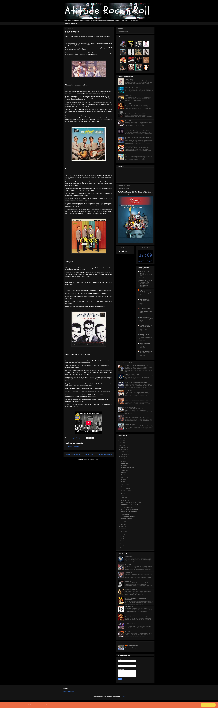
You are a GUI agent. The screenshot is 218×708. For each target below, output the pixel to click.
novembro (124, 449)
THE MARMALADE (130, 424)
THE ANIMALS (129, 416)
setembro (123, 454)
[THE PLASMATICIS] (138, 44)
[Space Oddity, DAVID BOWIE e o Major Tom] (146, 44)
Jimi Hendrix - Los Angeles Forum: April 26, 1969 (145, 293)
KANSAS (123, 493)
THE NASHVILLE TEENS (127, 467)
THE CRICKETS (125, 465)
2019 (121, 541)
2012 (121, 545)
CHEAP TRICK (125, 484)
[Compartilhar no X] (90, 438)
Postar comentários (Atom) (91, 459)
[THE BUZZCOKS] (130, 59)
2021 (121, 536)
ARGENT (123, 474)
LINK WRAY (128, 120)
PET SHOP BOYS (129, 129)
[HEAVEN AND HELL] (138, 59)
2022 (121, 534)
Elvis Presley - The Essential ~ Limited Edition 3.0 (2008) (144, 284)
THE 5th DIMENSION (126, 519)
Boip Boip (141, 346)
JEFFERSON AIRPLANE (127, 507)
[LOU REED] (146, 67)
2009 (121, 548)
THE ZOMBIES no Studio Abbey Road (131, 502)
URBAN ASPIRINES (144, 317)
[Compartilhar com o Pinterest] (93, 438)
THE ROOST (128, 95)
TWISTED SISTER (130, 623)
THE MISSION (128, 556)
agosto (123, 456)
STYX (122, 495)
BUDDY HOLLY (129, 79)
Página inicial (89, 454)
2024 (121, 442)
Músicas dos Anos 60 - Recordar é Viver (145, 326)
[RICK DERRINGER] (123, 44)
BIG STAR (123, 472)
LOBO (122, 486)
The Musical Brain (123, 188)
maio (122, 521)
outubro (123, 451)
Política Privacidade (71, 23)
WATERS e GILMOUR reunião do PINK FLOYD (137, 365)
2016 (121, 543)
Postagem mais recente (73, 454)
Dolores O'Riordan (130, 104)
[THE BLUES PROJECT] (123, 52)
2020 (121, 538)
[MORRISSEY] (138, 52)
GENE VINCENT (125, 514)
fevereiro (123, 528)
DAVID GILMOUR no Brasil (132, 374)
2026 (121, 438)
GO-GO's (127, 154)
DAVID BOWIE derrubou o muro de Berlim (136, 382)
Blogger (123, 696)
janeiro (123, 531)
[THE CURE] (130, 52)
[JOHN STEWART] (146, 59)
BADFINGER (124, 498)
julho (122, 458)
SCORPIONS (128, 573)
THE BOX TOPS (125, 463)
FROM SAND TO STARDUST (133, 87)
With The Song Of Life (145, 281)
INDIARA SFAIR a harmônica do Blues (135, 399)
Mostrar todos (150, 357)
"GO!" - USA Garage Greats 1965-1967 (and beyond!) (145, 302)
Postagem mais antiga (104, 454)
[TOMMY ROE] (130, 44)
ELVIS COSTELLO (130, 146)
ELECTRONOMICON (130, 407)
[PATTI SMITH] (146, 52)
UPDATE (127, 112)
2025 (121, 440)
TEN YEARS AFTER (126, 491)
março (123, 526)
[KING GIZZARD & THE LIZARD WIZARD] (123, 67)
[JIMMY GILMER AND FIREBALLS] (138, 67)
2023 (121, 445)
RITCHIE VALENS (129, 390)
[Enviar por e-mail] (86, 438)
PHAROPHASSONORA (145, 351)
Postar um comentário (73, 446)
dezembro (124, 447)
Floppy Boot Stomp (145, 290)
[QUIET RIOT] (123, 59)
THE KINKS (124, 479)
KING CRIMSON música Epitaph (129, 509)
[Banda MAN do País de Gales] (130, 67)
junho (122, 461)
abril (122, 524)
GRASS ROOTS (125, 470)
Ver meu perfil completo (131, 648)
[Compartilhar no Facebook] (91, 438)
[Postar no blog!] (88, 438)
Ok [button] (208, 705)
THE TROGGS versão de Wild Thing (130, 505)
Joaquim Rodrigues (132, 645)
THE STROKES (129, 607)
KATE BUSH (128, 581)
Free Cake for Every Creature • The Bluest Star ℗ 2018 (146, 337)
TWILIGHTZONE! (144, 299)
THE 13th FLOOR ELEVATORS (129, 512)
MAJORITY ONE (129, 564)
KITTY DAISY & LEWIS (131, 590)
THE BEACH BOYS (126, 500)
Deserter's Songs (144, 334)
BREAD (123, 481)
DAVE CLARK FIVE (126, 488)
